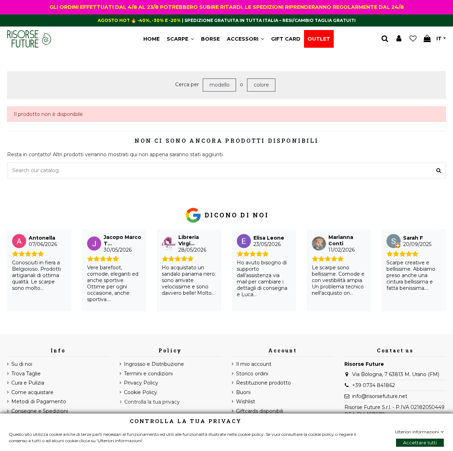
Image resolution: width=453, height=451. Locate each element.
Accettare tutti (420, 442)
